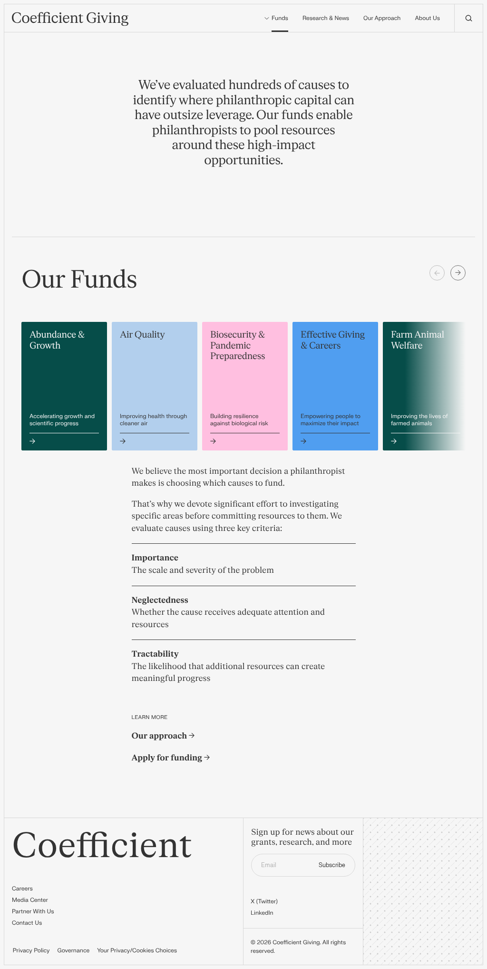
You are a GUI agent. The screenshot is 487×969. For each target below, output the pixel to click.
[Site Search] (468, 18)
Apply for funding (168, 758)
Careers (22, 888)
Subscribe (332, 865)
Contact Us (27, 923)
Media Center (30, 900)
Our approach (160, 736)
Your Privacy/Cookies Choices (137, 950)
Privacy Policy (31, 950)
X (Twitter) (264, 901)
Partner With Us (33, 911)
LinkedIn (262, 913)
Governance (74, 950)
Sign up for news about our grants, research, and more (302, 838)
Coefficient (102, 847)
